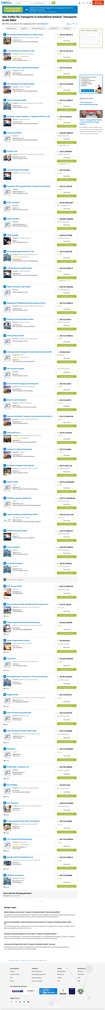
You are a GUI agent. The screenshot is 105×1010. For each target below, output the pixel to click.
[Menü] (91, 3)
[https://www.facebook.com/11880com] (11, 1002)
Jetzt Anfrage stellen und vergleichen (13, 9)
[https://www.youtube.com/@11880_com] (28, 1002)
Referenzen (60, 974)
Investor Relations (15, 974)
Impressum (80, 971)
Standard (44, 24)
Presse (12, 981)
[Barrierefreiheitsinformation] (88, 3)
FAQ (58, 981)
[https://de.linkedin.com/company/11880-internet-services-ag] (24, 1002)
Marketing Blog (61, 971)
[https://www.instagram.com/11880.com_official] (16, 1002)
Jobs (11, 977)
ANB (78, 981)
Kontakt (59, 977)
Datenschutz (80, 974)
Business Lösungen (37, 981)
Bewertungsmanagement (38, 974)
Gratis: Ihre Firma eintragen (98, 3)
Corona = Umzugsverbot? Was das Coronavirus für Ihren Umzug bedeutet (91, 122)
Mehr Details (66, 40)
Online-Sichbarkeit (37, 971)
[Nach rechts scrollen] (76, 28)
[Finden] (53, 2)
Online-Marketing (36, 977)
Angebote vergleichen (87, 90)
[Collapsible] (74, 912)
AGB (78, 977)
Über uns (12, 971)
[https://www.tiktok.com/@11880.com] (20, 1002)
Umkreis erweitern (15, 896)
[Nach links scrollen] (3, 28)
